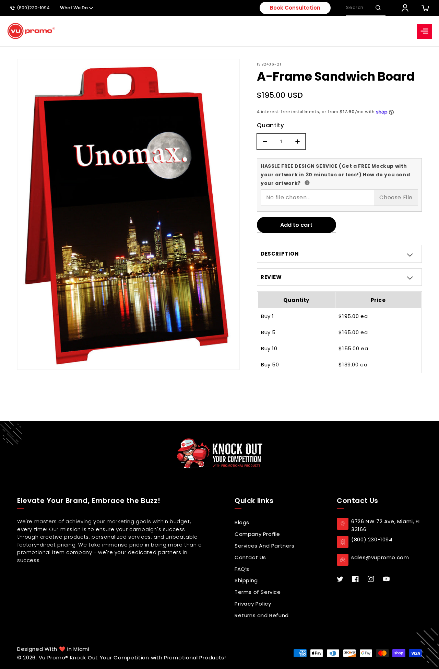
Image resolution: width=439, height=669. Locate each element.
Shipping (246, 580)
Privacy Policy (253, 603)
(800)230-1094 (33, 8)
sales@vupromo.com (380, 557)
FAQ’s (242, 569)
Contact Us (250, 557)
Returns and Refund (262, 615)
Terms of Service (258, 592)
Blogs (242, 522)
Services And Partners (265, 545)
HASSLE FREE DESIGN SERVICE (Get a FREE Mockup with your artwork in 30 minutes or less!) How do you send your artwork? (335, 174)
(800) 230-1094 (371, 539)
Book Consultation (295, 7)
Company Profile (257, 534)
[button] (377, 7)
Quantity (270, 125)
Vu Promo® (54, 657)
